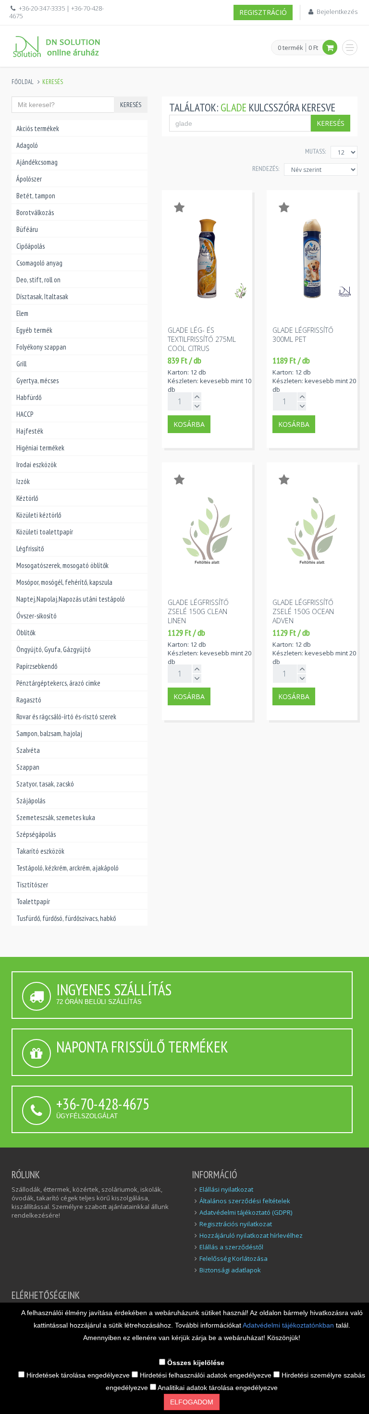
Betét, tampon (35, 195)
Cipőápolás (30, 246)
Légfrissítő (30, 548)
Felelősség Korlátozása (233, 1258)
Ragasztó (28, 699)
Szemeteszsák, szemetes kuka (55, 817)
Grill (21, 363)
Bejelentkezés (337, 11)
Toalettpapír (33, 901)
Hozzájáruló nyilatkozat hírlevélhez (251, 1235)
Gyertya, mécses (37, 380)
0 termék (290, 48)
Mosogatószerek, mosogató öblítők (62, 565)
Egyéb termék (34, 330)
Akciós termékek (37, 128)
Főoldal (23, 82)
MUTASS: (315, 151)
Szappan (27, 767)
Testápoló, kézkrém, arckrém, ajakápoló (67, 867)
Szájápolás (30, 800)
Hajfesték (29, 430)
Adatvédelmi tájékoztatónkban (289, 1325)
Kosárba (189, 424)
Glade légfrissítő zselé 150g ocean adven (303, 611)
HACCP (24, 414)
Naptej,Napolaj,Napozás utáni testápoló (70, 599)
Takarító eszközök (40, 851)
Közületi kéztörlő (38, 515)
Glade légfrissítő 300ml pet (302, 335)
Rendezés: (265, 168)
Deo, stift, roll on (38, 279)
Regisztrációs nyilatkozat (235, 1224)
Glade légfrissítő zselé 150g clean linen (198, 611)
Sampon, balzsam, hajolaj (49, 733)
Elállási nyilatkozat (226, 1189)
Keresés (130, 104)
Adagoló (27, 145)
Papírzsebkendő (36, 666)
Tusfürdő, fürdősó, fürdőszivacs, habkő (66, 918)
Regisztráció (263, 12)
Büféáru (27, 229)
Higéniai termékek (40, 447)
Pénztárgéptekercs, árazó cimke (58, 683)
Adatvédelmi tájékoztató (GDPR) (245, 1212)
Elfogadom (191, 1402)
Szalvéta (28, 750)
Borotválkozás (35, 212)
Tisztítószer (32, 884)
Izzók (23, 481)
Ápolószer (29, 178)
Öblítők (26, 632)
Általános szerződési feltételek (244, 1200)
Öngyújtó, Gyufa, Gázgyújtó (53, 649)
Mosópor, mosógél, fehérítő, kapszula (64, 582)
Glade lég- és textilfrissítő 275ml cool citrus (202, 339)
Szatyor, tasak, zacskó (45, 783)
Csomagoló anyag (39, 262)
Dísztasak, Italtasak (42, 296)
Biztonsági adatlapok (230, 1270)
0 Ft (313, 47)
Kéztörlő (27, 498)
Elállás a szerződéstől (231, 1247)
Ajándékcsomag (37, 162)
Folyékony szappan (41, 346)
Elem (22, 313)
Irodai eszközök (36, 464)
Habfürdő (28, 397)
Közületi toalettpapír (44, 531)
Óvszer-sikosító (36, 615)
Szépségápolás (36, 834)
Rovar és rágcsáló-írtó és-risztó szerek (66, 716)
